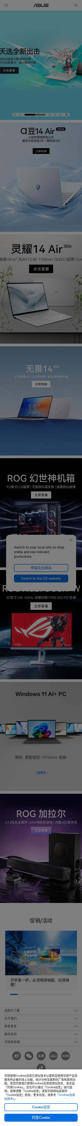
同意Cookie (41, 1118)
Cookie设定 (41, 1107)
